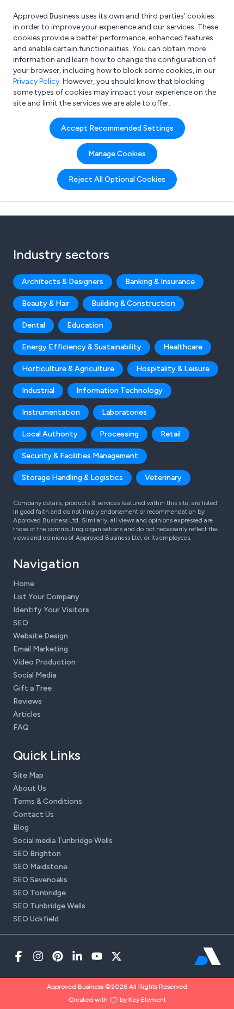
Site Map (28, 775)
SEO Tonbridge (39, 892)
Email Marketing (40, 649)
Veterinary (163, 477)
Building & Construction (133, 303)
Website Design (40, 636)
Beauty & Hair (46, 303)
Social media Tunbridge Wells (63, 840)
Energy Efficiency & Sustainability (81, 347)
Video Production (44, 662)
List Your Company (46, 596)
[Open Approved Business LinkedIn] (77, 956)
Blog (21, 827)
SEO (20, 622)
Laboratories (124, 412)
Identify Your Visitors (51, 609)
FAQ (21, 727)
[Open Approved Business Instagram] (38, 956)
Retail (171, 434)
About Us (29, 788)
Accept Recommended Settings (117, 128)
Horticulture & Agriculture (68, 368)
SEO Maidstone (40, 866)
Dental (33, 325)
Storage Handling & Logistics (72, 477)
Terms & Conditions (47, 801)
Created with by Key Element (117, 1000)
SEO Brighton (37, 853)
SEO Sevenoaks (40, 879)
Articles (27, 714)
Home (23, 583)
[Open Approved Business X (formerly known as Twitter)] (116, 956)
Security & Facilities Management (80, 455)
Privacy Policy (36, 81)
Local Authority (50, 434)
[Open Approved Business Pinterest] (57, 956)
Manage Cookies (117, 153)
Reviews (27, 701)
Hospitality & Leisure (173, 368)
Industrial (38, 390)
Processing (119, 434)
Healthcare (182, 347)
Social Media (34, 675)
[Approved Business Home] (207, 956)
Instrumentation (51, 412)
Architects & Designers (62, 281)
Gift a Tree (32, 688)
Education (85, 325)
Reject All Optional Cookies (117, 179)
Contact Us (33, 814)
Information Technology (119, 390)
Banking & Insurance (160, 281)
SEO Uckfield (36, 919)
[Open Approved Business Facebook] (18, 956)
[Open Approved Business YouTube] (96, 956)
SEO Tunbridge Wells (49, 905)
